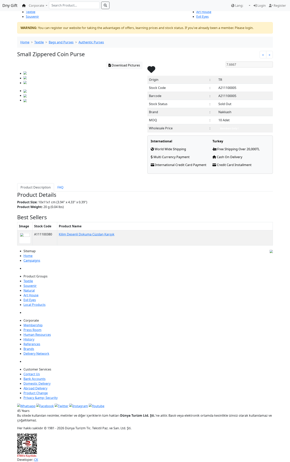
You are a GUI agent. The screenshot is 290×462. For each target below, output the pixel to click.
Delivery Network (36, 353)
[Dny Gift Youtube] (96, 405)
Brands (28, 349)
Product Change (35, 393)
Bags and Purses (61, 42)
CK (36, 459)
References (31, 344)
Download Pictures (125, 65)
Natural (29, 290)
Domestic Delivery (37, 383)
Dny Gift (9, 5)
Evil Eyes (202, 16)
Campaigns (31, 260)
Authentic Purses (91, 42)
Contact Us (31, 374)
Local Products (34, 304)
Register (279, 5)
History (28, 339)
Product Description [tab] (36, 187)
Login (261, 5)
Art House (203, 12)
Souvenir (32, 16)
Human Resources (37, 334)
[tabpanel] (145, 202)
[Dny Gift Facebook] (26, 405)
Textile (30, 12)
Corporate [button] (37, 5)
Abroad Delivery (35, 388)
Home (24, 42)
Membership (33, 325)
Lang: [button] (239, 5)
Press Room (32, 330)
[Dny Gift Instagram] (78, 405)
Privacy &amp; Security (40, 398)
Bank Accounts (34, 379)
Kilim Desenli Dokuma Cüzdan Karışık (86, 234)
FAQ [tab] (60, 187)
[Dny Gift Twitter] (61, 405)
